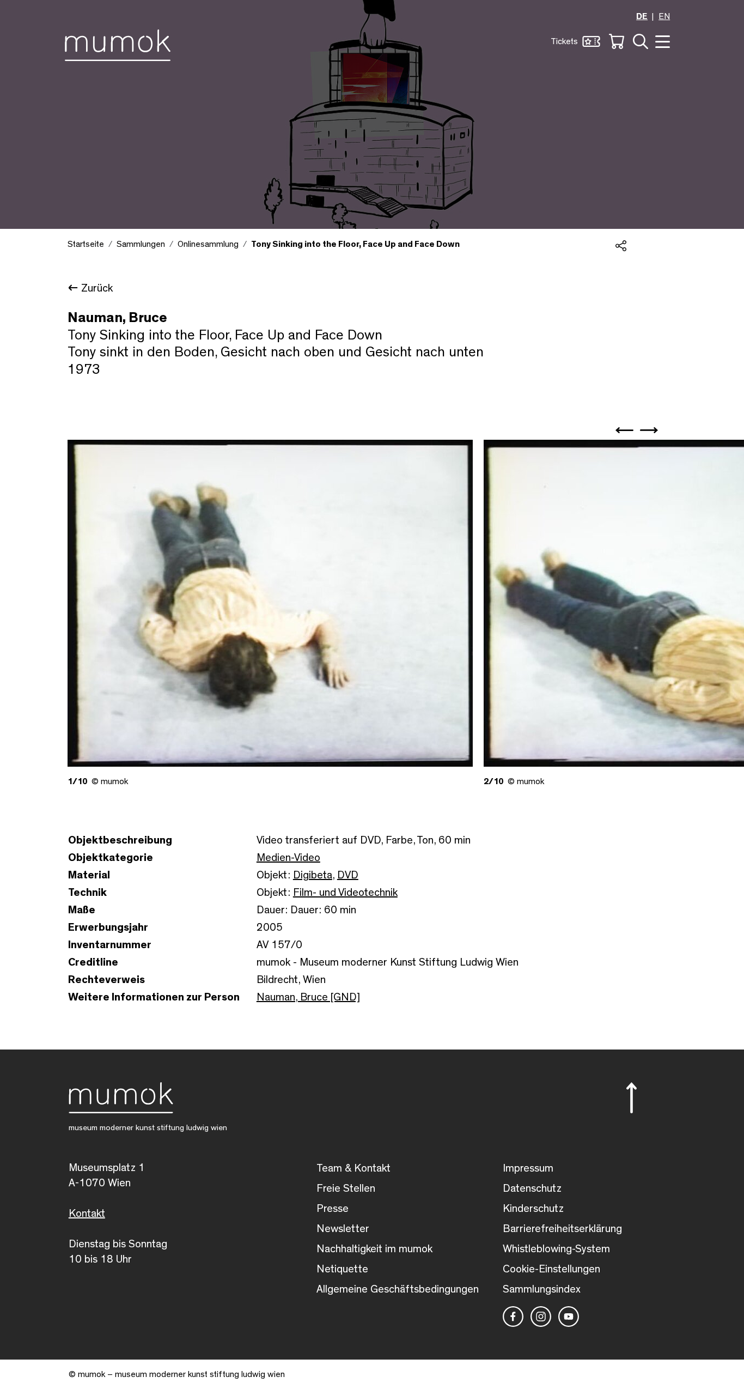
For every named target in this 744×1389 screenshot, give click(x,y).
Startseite (86, 244)
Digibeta (312, 875)
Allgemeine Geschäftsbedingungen (397, 1289)
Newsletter (342, 1228)
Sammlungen (141, 244)
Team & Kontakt (353, 1168)
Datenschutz (532, 1188)
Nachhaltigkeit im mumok (374, 1249)
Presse (332, 1208)
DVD (347, 875)
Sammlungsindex (542, 1289)
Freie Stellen (345, 1188)
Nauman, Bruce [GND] (308, 997)
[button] (575, 41)
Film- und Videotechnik (345, 892)
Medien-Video (288, 857)
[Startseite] (121, 43)
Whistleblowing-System (556, 1249)
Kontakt (87, 1213)
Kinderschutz (533, 1208)
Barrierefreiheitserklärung (562, 1228)
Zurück (97, 288)
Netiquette (342, 1269)
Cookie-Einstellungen (551, 1269)
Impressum (528, 1168)
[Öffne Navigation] (661, 40)
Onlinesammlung (208, 244)
